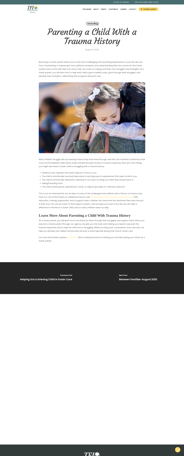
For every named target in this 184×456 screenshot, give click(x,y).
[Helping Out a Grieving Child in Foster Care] (46, 278)
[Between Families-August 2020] (138, 278)
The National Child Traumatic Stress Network (112, 197)
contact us (72, 237)
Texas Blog (92, 23)
